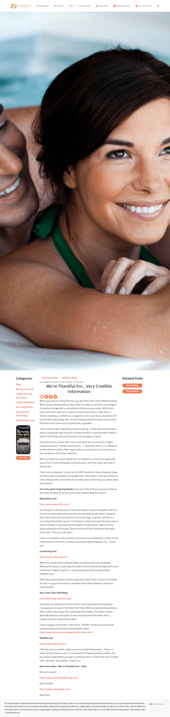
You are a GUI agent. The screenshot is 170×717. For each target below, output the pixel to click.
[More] (55, 397)
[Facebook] (42, 397)
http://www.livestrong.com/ (54, 557)
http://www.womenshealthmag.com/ (59, 678)
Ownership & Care (25, 420)
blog (18, 384)
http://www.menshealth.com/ (55, 689)
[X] (46, 397)
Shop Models (132, 391)
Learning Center (84, 6)
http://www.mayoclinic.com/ (54, 504)
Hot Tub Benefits (42, 6)
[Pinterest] (51, 397)
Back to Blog (132, 385)
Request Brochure (123, 6)
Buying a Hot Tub (25, 389)
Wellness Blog (69, 378)
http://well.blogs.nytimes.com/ (56, 598)
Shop (71, 6)
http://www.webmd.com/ (53, 644)
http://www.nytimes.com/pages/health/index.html (66, 632)
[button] (157, 704)
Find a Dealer (103, 6)
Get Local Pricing (144, 6)
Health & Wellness (25, 402)
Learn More (23, 457)
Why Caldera (59, 6)
